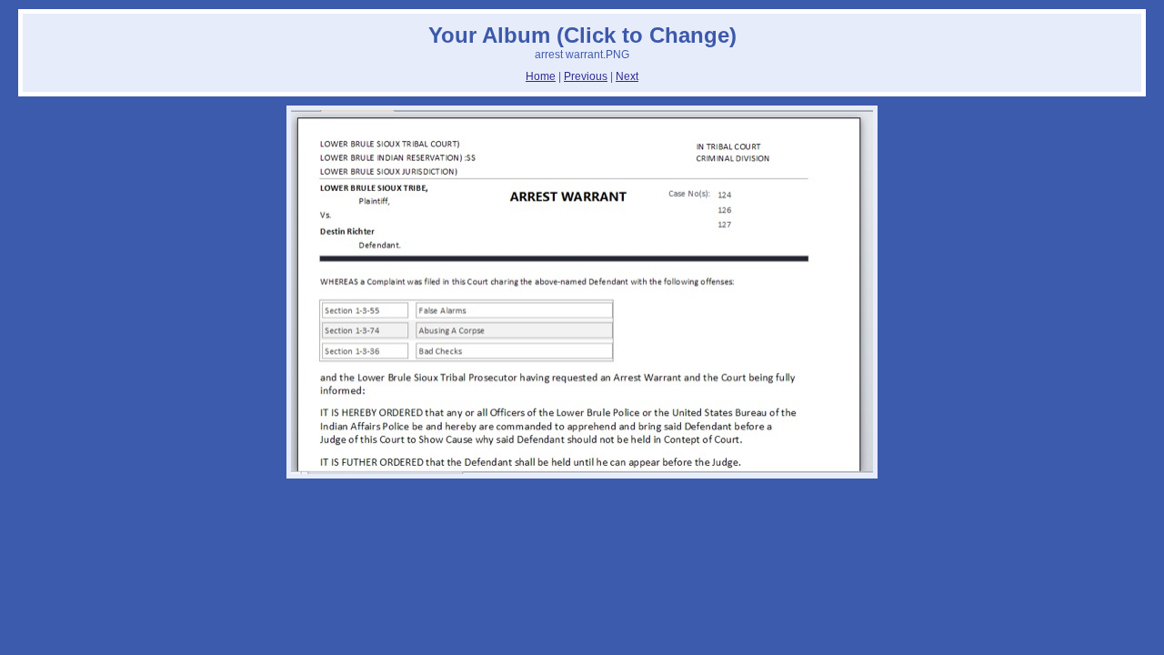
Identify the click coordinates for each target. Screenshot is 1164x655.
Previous (585, 76)
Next (627, 76)
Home (541, 76)
